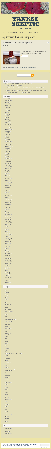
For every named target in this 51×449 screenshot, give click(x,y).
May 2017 (7, 192)
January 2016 (8, 216)
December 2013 (8, 256)
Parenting (7, 379)
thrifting (6, 406)
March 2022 (7, 114)
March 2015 (7, 233)
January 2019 (8, 160)
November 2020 (8, 126)
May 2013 (7, 268)
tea (5, 402)
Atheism (6, 297)
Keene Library (8, 362)
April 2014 (7, 250)
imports (28, 67)
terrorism (7, 404)
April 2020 (7, 137)
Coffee (6, 326)
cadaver (6, 316)
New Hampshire (8, 370)
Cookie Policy (26, 445)
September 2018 (8, 166)
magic (6, 365)
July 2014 (7, 245)
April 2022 (7, 112)
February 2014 (8, 253)
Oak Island (7, 374)
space (6, 396)
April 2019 (7, 154)
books (6, 314)
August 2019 (8, 148)
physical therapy (8, 382)
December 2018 (8, 161)
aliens (6, 290)
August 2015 (8, 224)
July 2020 (7, 132)
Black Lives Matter (9, 311)
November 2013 (8, 258)
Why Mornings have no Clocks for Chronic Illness (25, 33)
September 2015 (8, 222)
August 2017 (8, 187)
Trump (6, 411)
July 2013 (7, 265)
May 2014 (7, 248)
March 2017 (7, 194)
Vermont (7, 416)
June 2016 (7, 207)
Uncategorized (8, 414)
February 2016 (8, 214)
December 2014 (8, 238)
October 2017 (8, 183)
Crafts (6, 331)
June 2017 (7, 190)
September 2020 (8, 129)
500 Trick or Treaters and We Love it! (13, 85)
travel (6, 409)
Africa (6, 289)
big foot (6, 306)
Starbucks (7, 397)
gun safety (7, 346)
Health (6, 350)
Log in (6, 429)
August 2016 (8, 204)
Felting (6, 341)
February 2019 (8, 158)
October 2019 (8, 144)
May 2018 (7, 173)
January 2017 (8, 197)
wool (31, 67)
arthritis (6, 295)
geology (6, 343)
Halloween (7, 348)
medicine (7, 367)
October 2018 (8, 165)
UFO (6, 413)
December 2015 (8, 217)
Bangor (6, 300)
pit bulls (6, 384)
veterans (7, 418)
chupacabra (7, 324)
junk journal (7, 358)
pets (6, 380)
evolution (7, 340)
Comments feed (8, 433)
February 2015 (8, 234)
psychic (6, 387)
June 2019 (7, 151)
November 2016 (8, 200)
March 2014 (7, 251)
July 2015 (7, 226)
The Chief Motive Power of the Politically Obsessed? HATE (18, 83)
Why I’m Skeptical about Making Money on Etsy (17, 44)
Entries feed (7, 431)
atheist (6, 299)
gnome (25, 67)
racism (6, 389)
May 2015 (7, 229)
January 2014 (8, 255)
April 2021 (7, 119)
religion (6, 392)
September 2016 (8, 202)
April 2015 (7, 231)
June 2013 (7, 267)
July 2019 (7, 149)
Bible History (8, 304)
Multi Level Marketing (10, 368)
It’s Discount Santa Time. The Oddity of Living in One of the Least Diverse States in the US (26, 90)
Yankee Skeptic (25, 21)
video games (8, 419)
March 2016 (7, 212)
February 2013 (8, 273)
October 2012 (8, 280)
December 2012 (8, 277)
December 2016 (8, 199)
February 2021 (8, 120)
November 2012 (8, 279)
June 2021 (7, 115)
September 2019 (8, 146)
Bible (6, 302)
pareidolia (7, 377)
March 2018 (7, 177)
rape (6, 391)
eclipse (6, 336)
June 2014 (7, 246)
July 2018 (7, 170)
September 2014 (8, 241)
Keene (6, 360)
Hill (5, 351)
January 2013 (8, 275)
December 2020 (8, 124)
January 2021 (8, 122)
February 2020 (8, 141)
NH (5, 372)
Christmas (7, 323)
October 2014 (8, 239)
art (6, 67)
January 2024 (8, 103)
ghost (6, 345)
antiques (7, 292)
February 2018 (8, 178)
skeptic (6, 394)
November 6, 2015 (6, 48)
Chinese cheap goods (18, 67)
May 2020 (7, 136)
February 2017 (8, 195)
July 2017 (7, 188)
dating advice (8, 333)
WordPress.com (8, 435)
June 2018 (7, 171)
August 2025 (8, 98)
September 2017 (8, 185)
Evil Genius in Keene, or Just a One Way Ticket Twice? (17, 92)
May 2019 (7, 153)
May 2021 (7, 117)
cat (5, 317)
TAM (6, 401)
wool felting (34, 67)
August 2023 (8, 105)
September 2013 (8, 262)
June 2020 (7, 134)
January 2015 (8, 236)
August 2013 (8, 263)
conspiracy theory (9, 328)
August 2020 (8, 131)
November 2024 (8, 100)
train (6, 408)
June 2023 (7, 107)
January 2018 (8, 180)
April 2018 (7, 175)
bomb (6, 312)
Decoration (7, 334)
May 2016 (7, 209)
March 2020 (7, 139)
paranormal (7, 375)
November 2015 (8, 219)
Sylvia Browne (8, 399)
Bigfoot (6, 307)
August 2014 (8, 243)
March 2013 (7, 272)
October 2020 (8, 127)
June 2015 (7, 228)
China (12, 67)
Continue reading (24, 55)
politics (6, 385)
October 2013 (8, 260)
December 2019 (8, 143)
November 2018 (8, 163)
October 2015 (8, 221)
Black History (8, 309)
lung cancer (7, 363)
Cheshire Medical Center (10, 319)
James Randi (8, 357)
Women (6, 421)
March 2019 (7, 156)
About (5, 33)
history (6, 355)
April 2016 (7, 211)
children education (9, 321)
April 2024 (7, 102)
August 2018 (8, 168)
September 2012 (8, 282)
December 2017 (8, 182)
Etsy (23, 67)
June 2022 (7, 110)
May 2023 (7, 109)
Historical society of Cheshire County (13, 353)
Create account (8, 428)
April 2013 (7, 270)
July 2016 (7, 205)
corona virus (7, 329)
